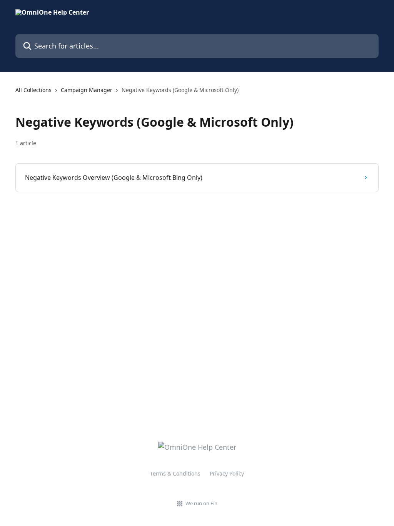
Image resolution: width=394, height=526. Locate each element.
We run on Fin (201, 503)
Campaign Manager (86, 90)
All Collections (33, 90)
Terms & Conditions (175, 473)
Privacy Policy (227, 473)
